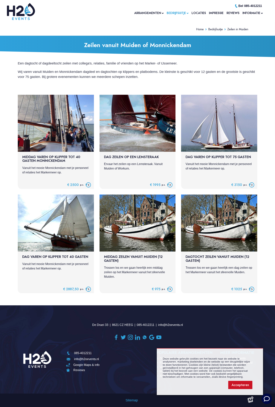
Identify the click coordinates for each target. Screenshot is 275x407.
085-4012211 (145, 324)
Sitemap (132, 400)
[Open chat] (267, 399)
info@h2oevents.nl (170, 324)
